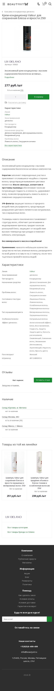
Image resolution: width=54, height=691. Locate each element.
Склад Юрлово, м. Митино (14, 407)
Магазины (27, 562)
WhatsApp (36, 633)
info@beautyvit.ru (29, 652)
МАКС (29, 633)
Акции (27, 573)
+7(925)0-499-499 (29, 646)
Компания (27, 550)
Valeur (7, 114)
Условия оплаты (27, 599)
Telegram (23, 633)
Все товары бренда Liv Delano (20, 532)
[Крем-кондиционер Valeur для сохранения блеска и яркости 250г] (27, 38)
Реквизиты (27, 580)
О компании (27, 555)
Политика (27, 584)
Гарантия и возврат (27, 606)
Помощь (27, 590)
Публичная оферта (27, 559)
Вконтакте (16, 633)
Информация (27, 568)
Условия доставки (27, 602)
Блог (27, 577)
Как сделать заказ (27, 595)
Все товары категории (17, 527)
